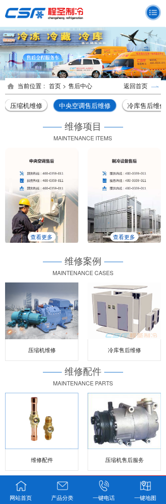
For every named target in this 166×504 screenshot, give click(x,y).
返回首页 (137, 85)
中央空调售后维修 (85, 105)
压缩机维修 (26, 105)
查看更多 (46, 236)
